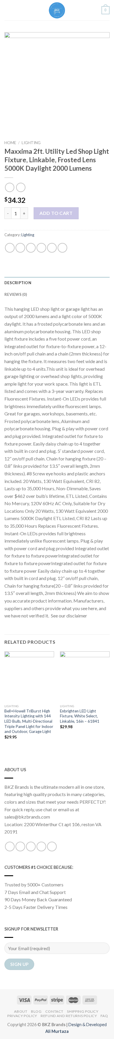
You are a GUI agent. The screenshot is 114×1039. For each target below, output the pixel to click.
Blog (36, 1011)
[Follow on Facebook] (10, 846)
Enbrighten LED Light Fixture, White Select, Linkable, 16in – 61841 (79, 716)
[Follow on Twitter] (31, 846)
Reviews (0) (15, 294)
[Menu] (7, 10)
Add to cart (55, 213)
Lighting (31, 142)
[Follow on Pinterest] (52, 846)
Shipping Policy (82, 1011)
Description (17, 282)
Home (10, 142)
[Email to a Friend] (41, 248)
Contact (54, 1011)
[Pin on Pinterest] (52, 248)
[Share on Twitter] (31, 248)
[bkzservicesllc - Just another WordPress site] (57, 10)
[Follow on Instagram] (20, 846)
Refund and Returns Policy (69, 1016)
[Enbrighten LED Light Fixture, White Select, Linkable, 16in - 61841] (85, 676)
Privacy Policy (22, 1016)
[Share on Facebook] (20, 248)
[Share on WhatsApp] (10, 248)
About (20, 1011)
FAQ (104, 1016)
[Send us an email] (41, 846)
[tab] (57, 283)
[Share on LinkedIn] (62, 248)
